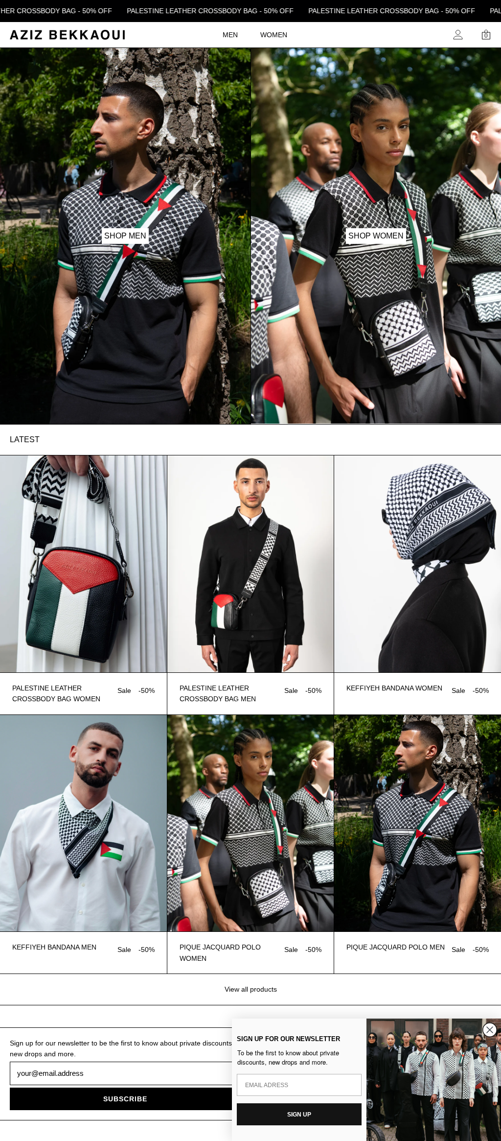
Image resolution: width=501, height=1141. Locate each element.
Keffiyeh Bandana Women (394, 688)
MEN (230, 35)
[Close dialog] (489, 1029)
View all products (251, 989)
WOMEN (273, 35)
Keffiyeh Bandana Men (54, 947)
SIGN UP (299, 1114)
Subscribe (125, 1099)
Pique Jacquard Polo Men (395, 947)
